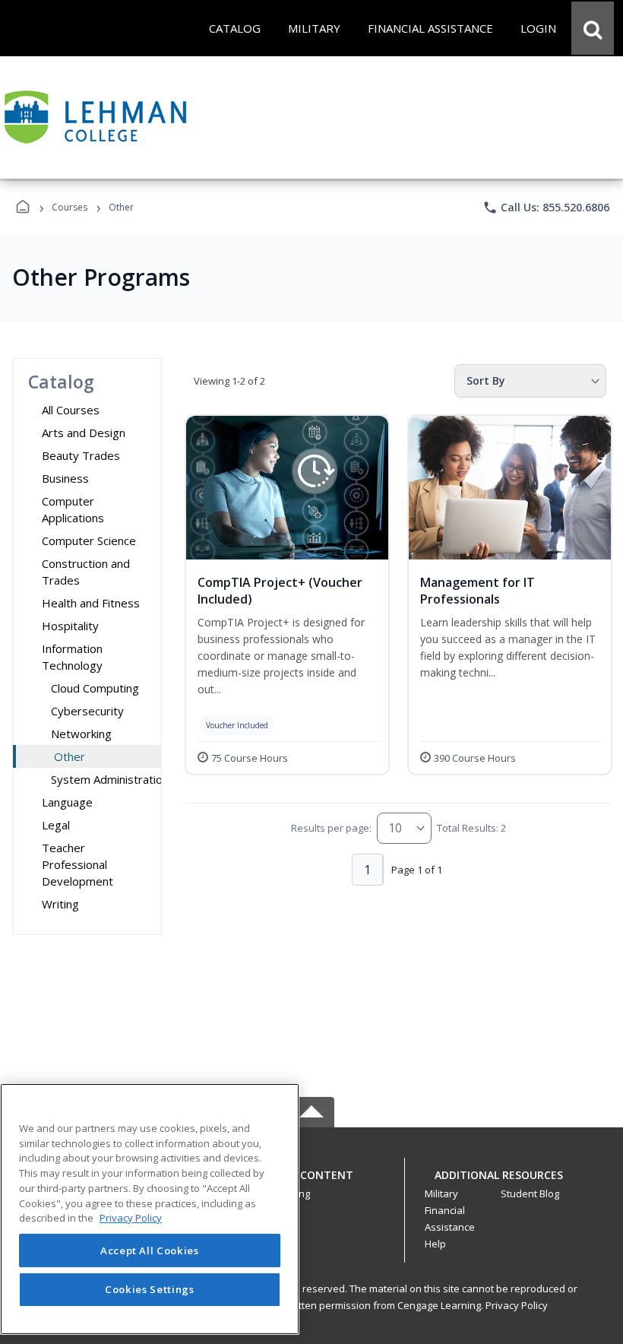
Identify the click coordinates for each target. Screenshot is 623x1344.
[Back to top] (311, 1183)
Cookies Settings (149, 1289)
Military (441, 1193)
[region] (149, 1209)
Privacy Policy (516, 1305)
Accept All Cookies (149, 1250)
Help (435, 1243)
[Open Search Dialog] (592, 28)
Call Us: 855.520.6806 (545, 207)
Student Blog (530, 1193)
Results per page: (331, 828)
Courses (69, 207)
